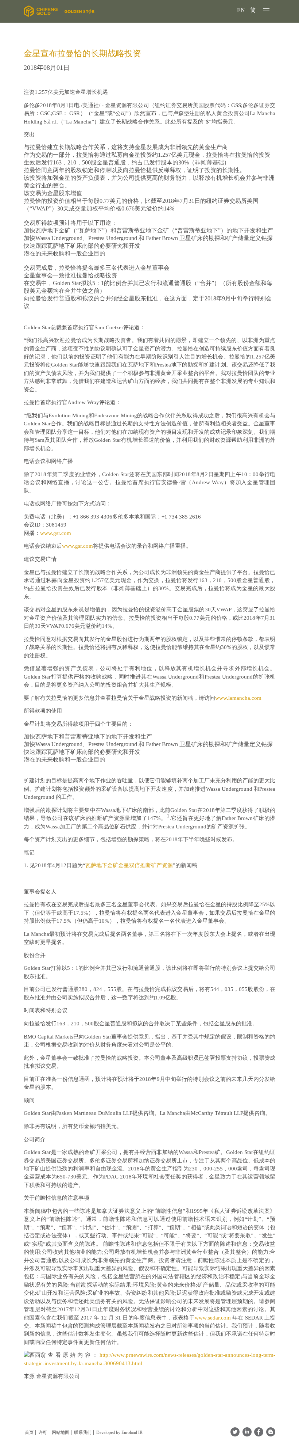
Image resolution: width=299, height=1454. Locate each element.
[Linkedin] (247, 1434)
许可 (42, 1432)
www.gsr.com (55, 533)
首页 (29, 1432)
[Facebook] (258, 1434)
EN (241, 10)
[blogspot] (270, 1434)
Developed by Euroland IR (119, 1432)
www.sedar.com (213, 1318)
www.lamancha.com (238, 698)
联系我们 (83, 1432)
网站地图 (60, 1432)
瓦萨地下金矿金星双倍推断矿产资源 (129, 865)
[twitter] (235, 1434)
